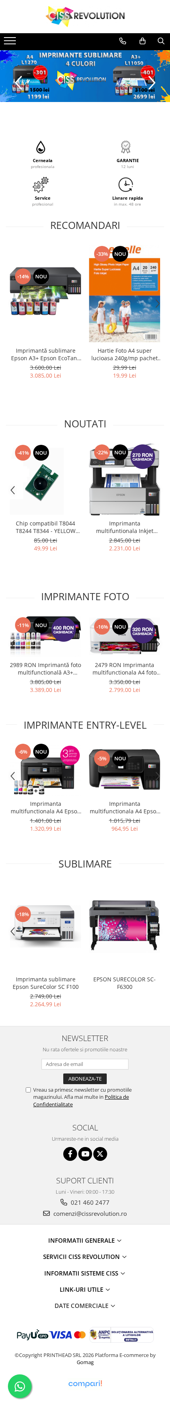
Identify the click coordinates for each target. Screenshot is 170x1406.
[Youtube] (85, 1154)
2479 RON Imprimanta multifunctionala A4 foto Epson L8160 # (125, 668)
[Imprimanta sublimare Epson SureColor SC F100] (45, 926)
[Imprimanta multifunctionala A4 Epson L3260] (124, 769)
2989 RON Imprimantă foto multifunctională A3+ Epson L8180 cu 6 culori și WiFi (45, 668)
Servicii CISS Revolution (82, 1256)
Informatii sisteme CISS (82, 1273)
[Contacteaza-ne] (123, 41)
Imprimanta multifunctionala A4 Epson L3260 (125, 807)
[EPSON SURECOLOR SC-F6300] (124, 926)
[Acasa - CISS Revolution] (85, 16)
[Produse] (11, 43)
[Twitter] (100, 1154)
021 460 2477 (89, 1202)
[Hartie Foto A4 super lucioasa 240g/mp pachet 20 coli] (124, 294)
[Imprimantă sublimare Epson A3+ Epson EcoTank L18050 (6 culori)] (45, 293)
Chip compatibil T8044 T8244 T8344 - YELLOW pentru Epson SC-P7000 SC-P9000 (46, 527)
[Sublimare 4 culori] (85, 76)
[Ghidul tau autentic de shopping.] (85, 1384)
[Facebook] (70, 1154)
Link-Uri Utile (82, 1289)
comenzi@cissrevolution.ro (89, 1213)
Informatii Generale (82, 1240)
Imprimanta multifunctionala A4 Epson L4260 (46, 807)
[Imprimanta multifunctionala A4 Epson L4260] (45, 769)
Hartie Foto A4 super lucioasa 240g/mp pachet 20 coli (124, 354)
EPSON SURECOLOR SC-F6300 (124, 982)
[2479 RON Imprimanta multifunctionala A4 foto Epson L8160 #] (124, 636)
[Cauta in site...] (161, 41)
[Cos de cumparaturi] (142, 41)
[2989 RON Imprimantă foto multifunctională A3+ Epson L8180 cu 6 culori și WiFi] (45, 636)
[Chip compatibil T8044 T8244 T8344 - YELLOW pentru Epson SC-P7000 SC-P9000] (45, 479)
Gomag (85, 1362)
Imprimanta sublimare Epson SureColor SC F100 (46, 982)
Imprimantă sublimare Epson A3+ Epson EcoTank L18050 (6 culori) (45, 354)
